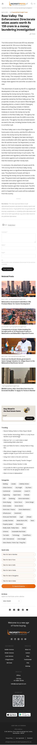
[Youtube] (25, 639)
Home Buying (7, 502)
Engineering (6, 495)
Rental (24, 528)
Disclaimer (30, 738)
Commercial (6, 491)
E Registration (9, 659)
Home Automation (23, 498)
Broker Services (9, 653)
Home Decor (18, 502)
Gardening (12, 498)
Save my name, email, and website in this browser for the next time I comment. (18, 263)
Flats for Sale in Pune (9, 560)
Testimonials (28, 659)
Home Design (30, 502)
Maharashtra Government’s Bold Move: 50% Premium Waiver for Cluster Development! (16, 303)
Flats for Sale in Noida (9, 570)
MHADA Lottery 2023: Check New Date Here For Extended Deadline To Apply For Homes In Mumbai (18, 390)
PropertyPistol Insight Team (20, 12)
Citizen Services (7, 487)
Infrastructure (7, 513)
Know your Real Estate (9, 517)
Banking (5, 484)
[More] (30, 34)
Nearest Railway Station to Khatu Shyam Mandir (18, 431)
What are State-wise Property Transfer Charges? (18, 460)
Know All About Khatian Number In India (15, 464)
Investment (17, 513)
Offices (18, 675)
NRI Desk (9, 663)
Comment (4, 232)
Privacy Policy (9, 738)
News (32, 520)
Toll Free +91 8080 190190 (18, 679)
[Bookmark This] (4, 225)
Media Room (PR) (22, 520)
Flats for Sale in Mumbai (10, 554)
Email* (5, 416)
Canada (13, 484)
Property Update (8, 524)
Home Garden (7, 506)
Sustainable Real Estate (18, 531)
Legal (21, 517)
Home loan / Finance (9, 509)
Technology (15, 535)
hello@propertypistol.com (18, 684)
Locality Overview (8, 520)
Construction (17, 491)
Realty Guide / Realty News (11, 528)
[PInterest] (22, 639)
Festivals (26, 495)
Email (3, 252)
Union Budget (22, 539)
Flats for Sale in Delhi (9, 565)
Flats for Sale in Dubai (9, 581)
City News (28, 487)
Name (3, 245)
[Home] (3, 4)
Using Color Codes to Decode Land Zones (16, 457)
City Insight (19, 487)
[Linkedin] (15, 639)
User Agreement (20, 738)
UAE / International (8, 539)
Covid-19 (27, 491)
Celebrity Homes (24, 484)
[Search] (32, 4)
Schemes (5, 531)
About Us (28, 649)
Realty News (11, 225)
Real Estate (19, 524)
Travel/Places (27, 535)
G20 (4, 498)
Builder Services (9, 649)
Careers (28, 653)
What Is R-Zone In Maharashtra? (13, 473)
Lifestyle (28, 517)
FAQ (27, 663)
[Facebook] (12, 639)
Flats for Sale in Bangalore (10, 575)
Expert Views (17, 495)
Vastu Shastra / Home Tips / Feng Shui (14, 542)
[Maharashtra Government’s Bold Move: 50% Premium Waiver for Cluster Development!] (19, 289)
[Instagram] (18, 639)
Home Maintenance (24, 509)
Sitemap (27, 666)
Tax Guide (6, 535)
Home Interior (19, 506)
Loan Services (9, 656)
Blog (27, 656)
